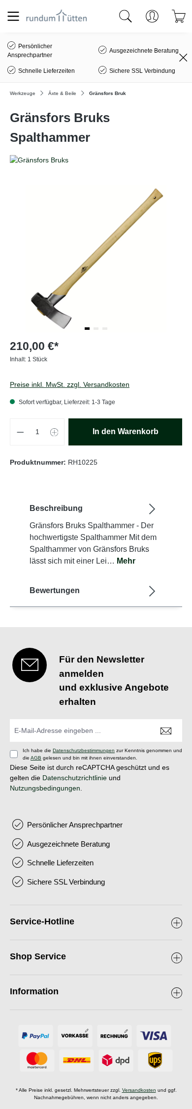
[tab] (93, 534)
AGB (36, 757)
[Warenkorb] (178, 16)
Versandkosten (139, 1090)
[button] (87, 328)
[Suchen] (125, 16)
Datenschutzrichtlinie (74, 778)
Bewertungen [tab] (55, 590)
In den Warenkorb (126, 431)
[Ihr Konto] (152, 16)
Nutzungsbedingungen (45, 788)
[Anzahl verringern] (20, 431)
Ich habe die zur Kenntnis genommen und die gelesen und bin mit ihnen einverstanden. (102, 754)
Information (34, 991)
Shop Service (38, 956)
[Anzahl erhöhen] (54, 431)
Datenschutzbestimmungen (84, 750)
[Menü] (13, 16)
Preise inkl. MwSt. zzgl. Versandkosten (69, 384)
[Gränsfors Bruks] (96, 160)
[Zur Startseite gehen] (57, 16)
